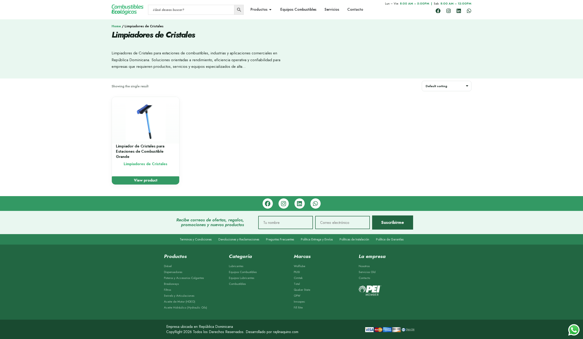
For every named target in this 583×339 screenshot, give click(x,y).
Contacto (364, 278)
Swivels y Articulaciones (179, 295)
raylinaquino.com (285, 331)
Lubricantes (236, 266)
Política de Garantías (390, 239)
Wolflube (299, 266)
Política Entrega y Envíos (317, 239)
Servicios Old (367, 272)
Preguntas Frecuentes (280, 239)
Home (116, 26)
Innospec (299, 301)
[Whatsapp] (468, 10)
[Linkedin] (458, 10)
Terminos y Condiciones (196, 239)
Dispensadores (173, 272)
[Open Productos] (270, 9)
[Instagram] (448, 10)
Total (297, 284)
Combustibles (237, 284)
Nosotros (364, 266)
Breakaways (171, 284)
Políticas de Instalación (354, 239)
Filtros (167, 290)
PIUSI (297, 272)
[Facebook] (438, 10)
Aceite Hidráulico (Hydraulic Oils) (185, 307)
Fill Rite (298, 307)
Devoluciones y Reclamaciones (238, 239)
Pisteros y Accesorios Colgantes (184, 278)
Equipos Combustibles (243, 272)
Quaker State (302, 290)
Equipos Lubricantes (241, 278)
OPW (297, 295)
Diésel (168, 266)
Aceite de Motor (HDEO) (179, 301)
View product (145, 180)
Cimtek (298, 278)
